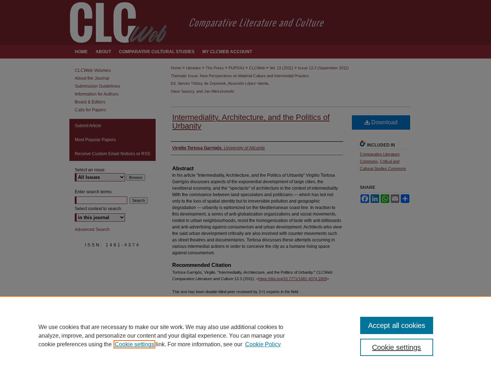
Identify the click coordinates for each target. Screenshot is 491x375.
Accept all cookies (396, 325)
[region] (245, 335)
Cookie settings (134, 344)
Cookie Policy (263, 344)
